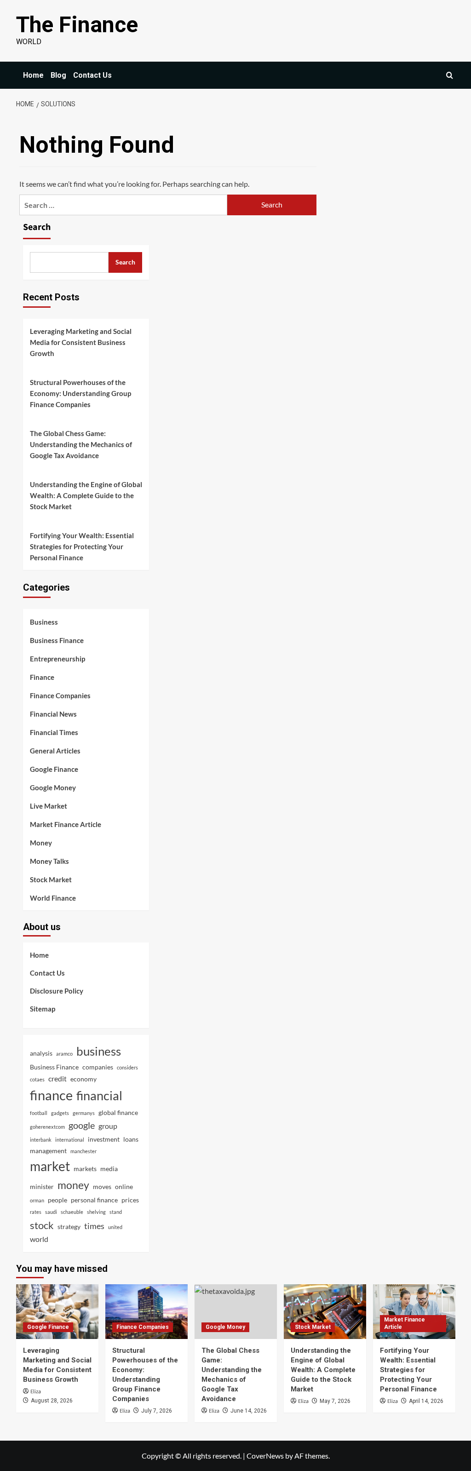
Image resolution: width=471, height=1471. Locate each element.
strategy (68, 1226)
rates (35, 1212)
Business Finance (57, 640)
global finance (118, 1112)
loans (130, 1139)
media (109, 1168)
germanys (84, 1113)
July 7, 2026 (156, 1411)
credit (57, 1078)
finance (51, 1095)
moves (102, 1186)
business (98, 1051)
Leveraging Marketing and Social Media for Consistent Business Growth (81, 342)
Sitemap (42, 1009)
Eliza (35, 1392)
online (124, 1186)
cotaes (37, 1079)
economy (83, 1079)
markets (85, 1168)
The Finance (77, 24)
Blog (58, 75)
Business (44, 622)
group (107, 1125)
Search (37, 227)
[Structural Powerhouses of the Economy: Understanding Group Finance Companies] (146, 1311)
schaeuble (72, 1212)
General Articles (55, 751)
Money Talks (49, 861)
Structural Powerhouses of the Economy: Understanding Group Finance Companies (80, 393)
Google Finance (54, 769)
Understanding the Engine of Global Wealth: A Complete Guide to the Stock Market (86, 495)
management (48, 1151)
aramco (64, 1054)
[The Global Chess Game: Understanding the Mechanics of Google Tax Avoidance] (236, 1311)
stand (115, 1212)
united (115, 1227)
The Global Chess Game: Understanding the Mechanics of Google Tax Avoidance (81, 444)
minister (42, 1186)
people (57, 1200)
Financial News (53, 714)
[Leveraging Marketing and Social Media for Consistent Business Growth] (57, 1311)
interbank (41, 1140)
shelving (96, 1212)
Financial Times (54, 732)
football (38, 1113)
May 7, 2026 (335, 1401)
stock (42, 1225)
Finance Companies (60, 695)
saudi (51, 1212)
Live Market (48, 806)
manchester (83, 1151)
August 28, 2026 (52, 1400)
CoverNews (265, 1455)
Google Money (53, 787)
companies (97, 1067)
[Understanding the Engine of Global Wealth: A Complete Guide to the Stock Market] (325, 1311)
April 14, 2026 (426, 1401)
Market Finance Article (65, 824)
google (82, 1125)
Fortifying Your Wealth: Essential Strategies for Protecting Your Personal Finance (82, 546)
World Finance (53, 898)
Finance (42, 677)
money (73, 1184)
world (39, 1239)
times (94, 1226)
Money (41, 843)
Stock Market (51, 879)
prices (130, 1200)
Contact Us (92, 75)
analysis (41, 1053)
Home (33, 75)
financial (99, 1095)
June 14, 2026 (248, 1411)
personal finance (94, 1200)
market (50, 1166)
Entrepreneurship (57, 659)
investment (104, 1139)
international (69, 1140)
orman (37, 1200)
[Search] (449, 75)
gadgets (60, 1113)
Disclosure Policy (56, 991)
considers (127, 1067)
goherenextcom (47, 1127)
